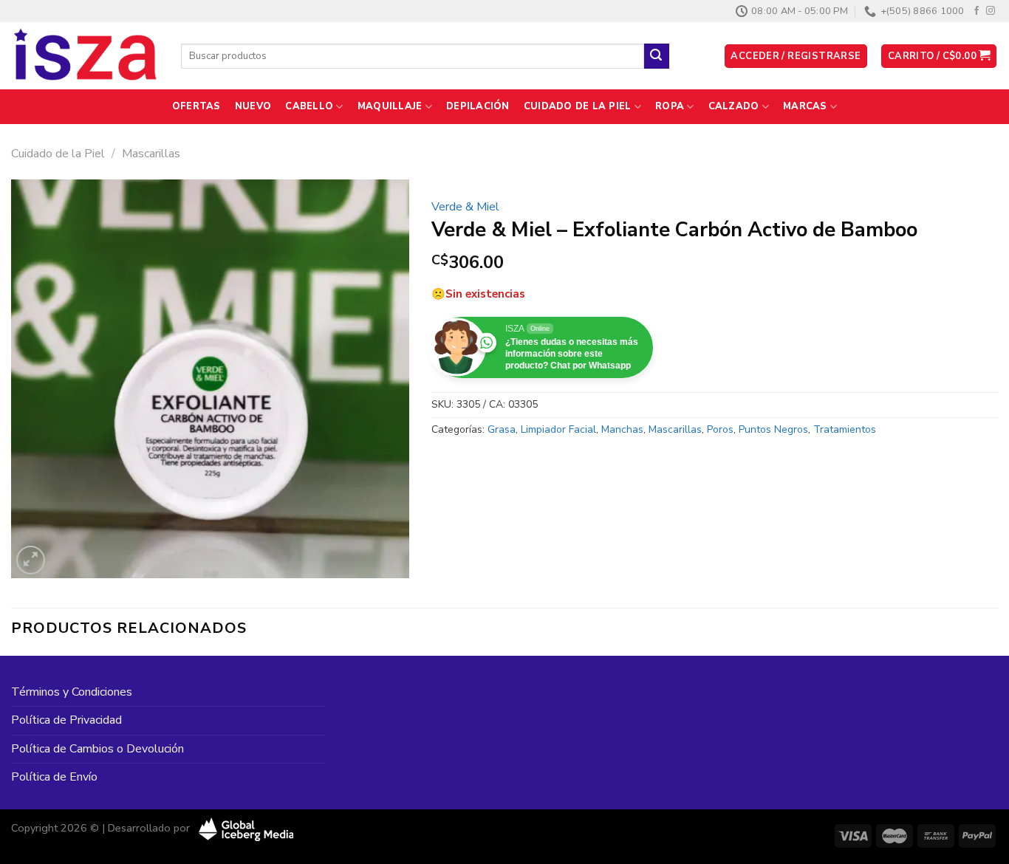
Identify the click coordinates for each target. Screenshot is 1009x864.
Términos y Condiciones (71, 692)
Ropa (669, 106)
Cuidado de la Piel (578, 106)
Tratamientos (844, 429)
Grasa (502, 429)
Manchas (622, 429)
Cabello (309, 106)
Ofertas (196, 106)
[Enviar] (656, 56)
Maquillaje (390, 106)
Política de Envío (54, 777)
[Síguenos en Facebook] (976, 11)
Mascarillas (151, 153)
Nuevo (253, 106)
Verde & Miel (465, 207)
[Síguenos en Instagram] (990, 11)
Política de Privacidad (66, 720)
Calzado (733, 106)
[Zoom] (30, 560)
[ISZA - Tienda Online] (85, 56)
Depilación (478, 106)
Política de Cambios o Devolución (97, 749)
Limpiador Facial (558, 429)
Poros (720, 429)
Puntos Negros (773, 429)
